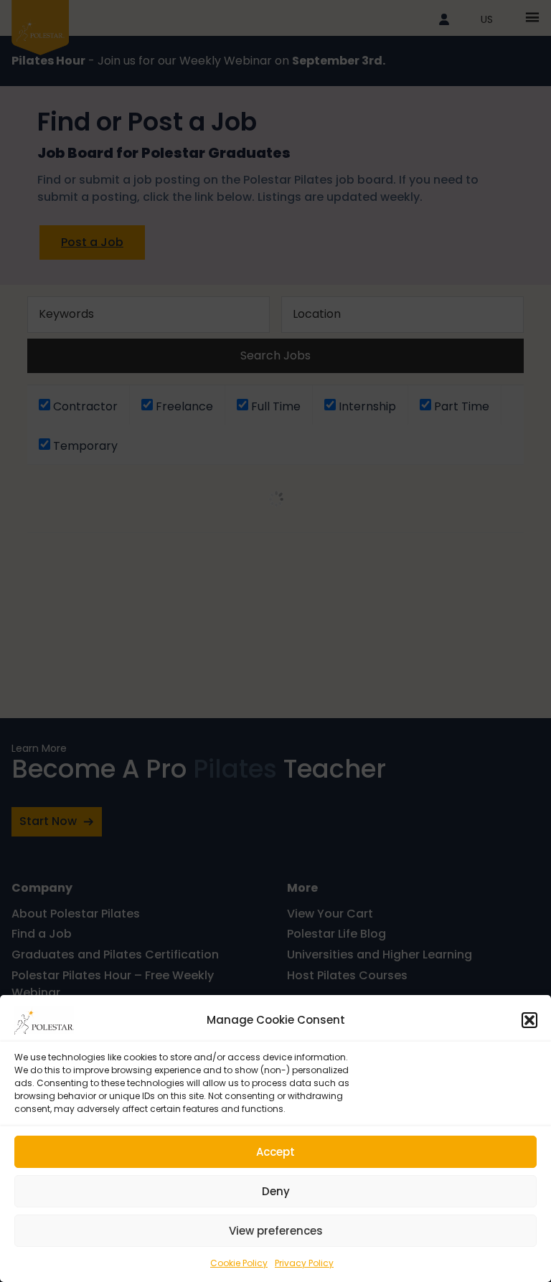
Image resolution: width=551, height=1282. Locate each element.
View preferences (276, 1230)
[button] (529, 1020)
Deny (276, 1191)
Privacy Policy (304, 1263)
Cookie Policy (239, 1263)
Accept (275, 1151)
